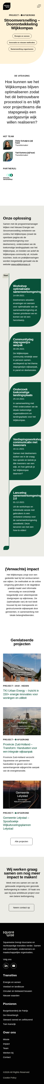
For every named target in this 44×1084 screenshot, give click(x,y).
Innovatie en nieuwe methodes (22, 42)
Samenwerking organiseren (22, 49)
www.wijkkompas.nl (20, 264)
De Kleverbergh (10, 1015)
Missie (6, 1039)
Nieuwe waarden (11, 995)
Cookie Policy (9, 1078)
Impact (6, 1044)
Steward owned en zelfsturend (18, 1019)
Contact (7, 1057)
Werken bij (8, 1053)
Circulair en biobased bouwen (17, 991)
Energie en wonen (22, 36)
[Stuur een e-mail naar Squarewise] (14, 966)
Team (5, 1048)
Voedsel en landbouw (13, 986)
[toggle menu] (39, 6)
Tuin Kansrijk (9, 1024)
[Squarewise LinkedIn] (6, 966)
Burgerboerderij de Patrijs (15, 1011)
